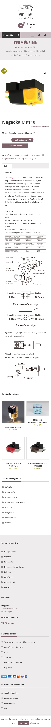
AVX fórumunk (7, 623)
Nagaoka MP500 (13, 427)
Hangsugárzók (11, 497)
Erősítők (8, 487)
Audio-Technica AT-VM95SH (37, 464)
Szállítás (7, 657)
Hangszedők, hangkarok (15, 502)
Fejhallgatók (10, 492)
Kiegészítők (10, 512)
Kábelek (8, 507)
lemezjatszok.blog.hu (9, 608)
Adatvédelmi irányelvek (13, 647)
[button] (44, 73)
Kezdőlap (19, 47)
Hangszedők (21, 51)
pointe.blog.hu (6, 612)
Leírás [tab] (6, 166)
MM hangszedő (23, 158)
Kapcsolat (8, 667)
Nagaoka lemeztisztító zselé (37, 421)
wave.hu (7, 708)
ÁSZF (6, 652)
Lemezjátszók (10, 517)
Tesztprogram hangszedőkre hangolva (19, 642)
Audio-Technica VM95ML (13, 464)
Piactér (8, 523)
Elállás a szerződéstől (13, 662)
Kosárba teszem (20, 140)
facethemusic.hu (11, 693)
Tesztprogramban (12, 177)
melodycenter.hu (11, 698)
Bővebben (34, 723)
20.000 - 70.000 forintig (23, 155)
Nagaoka (22, 55)
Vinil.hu (25, 14)
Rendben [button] (23, 723)
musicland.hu (9, 703)
